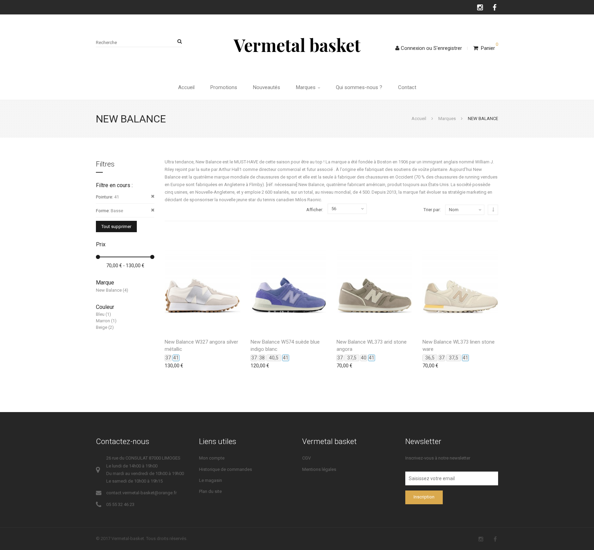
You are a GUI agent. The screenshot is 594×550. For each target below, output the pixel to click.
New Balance (109, 290)
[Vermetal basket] (297, 44)
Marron (103, 320)
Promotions (223, 87)
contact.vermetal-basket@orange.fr (141, 492)
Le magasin (210, 480)
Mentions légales (319, 469)
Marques (306, 87)
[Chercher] (178, 41)
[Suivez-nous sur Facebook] (495, 7)
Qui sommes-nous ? (359, 87)
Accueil (186, 87)
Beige (101, 327)
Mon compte (211, 458)
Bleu (100, 314)
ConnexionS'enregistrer (431, 48)
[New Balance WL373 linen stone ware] (460, 281)
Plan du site (210, 491)
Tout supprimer (116, 226)
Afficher (314, 209)
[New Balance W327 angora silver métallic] (202, 281)
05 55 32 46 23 (120, 504)
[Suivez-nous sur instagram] (480, 7)
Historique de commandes (225, 469)
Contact (407, 87)
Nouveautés (266, 87)
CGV (306, 458)
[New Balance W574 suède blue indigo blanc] (288, 281)
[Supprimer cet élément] (152, 196)
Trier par (432, 209)
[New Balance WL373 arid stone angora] (374, 281)
